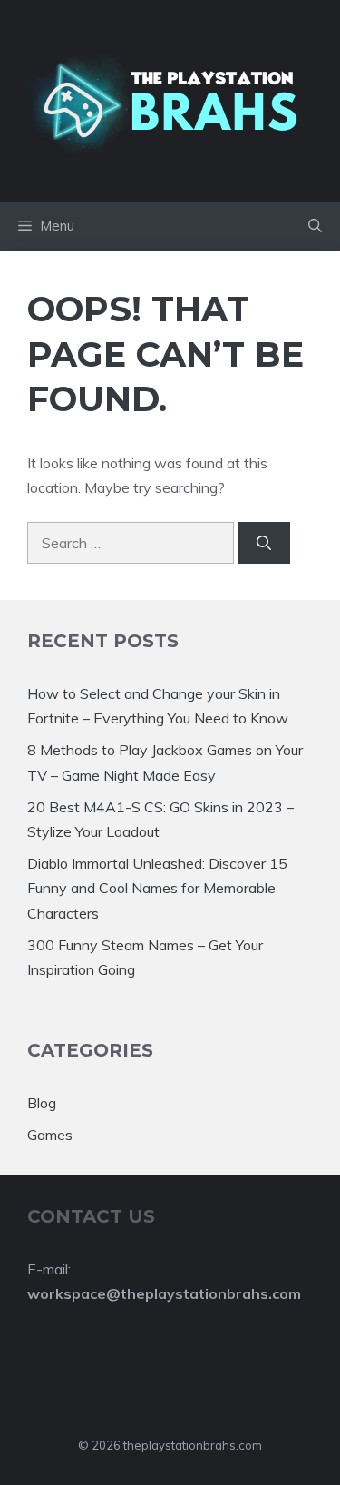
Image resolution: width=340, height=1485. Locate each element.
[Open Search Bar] (315, 226)
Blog (41, 1103)
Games (50, 1135)
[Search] (264, 543)
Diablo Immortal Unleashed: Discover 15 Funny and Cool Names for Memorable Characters (157, 887)
